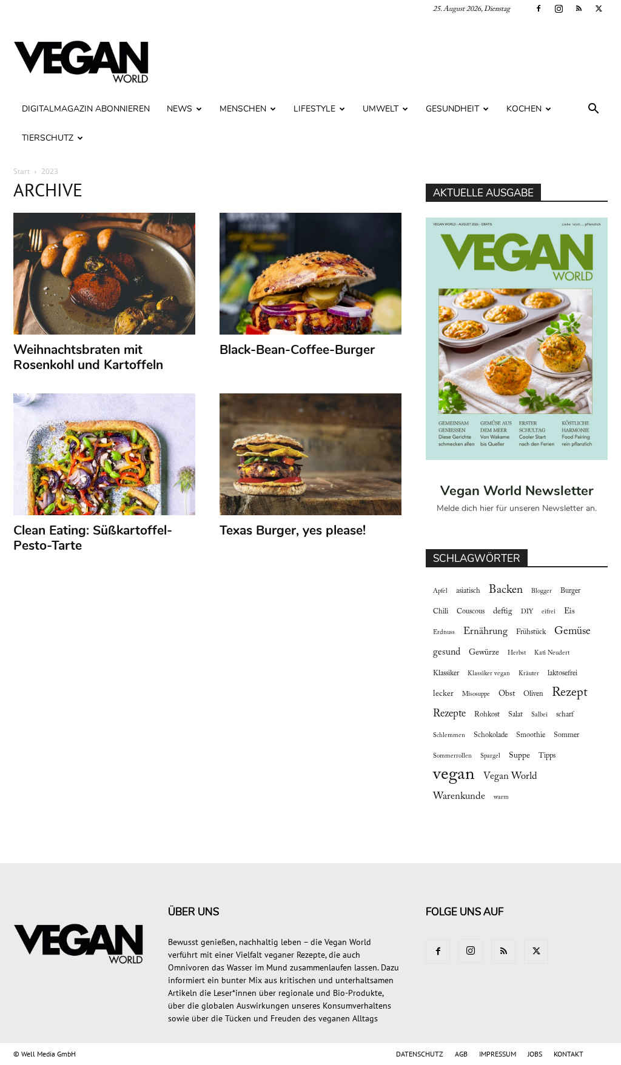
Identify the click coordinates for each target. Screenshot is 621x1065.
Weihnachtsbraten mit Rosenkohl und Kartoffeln (88, 357)
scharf (565, 714)
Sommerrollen (452, 756)
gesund (446, 652)
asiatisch (468, 591)
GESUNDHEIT (452, 109)
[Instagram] (558, 8)
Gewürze (484, 653)
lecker (443, 694)
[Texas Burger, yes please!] (311, 454)
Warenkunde (459, 796)
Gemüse (572, 631)
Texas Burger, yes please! (293, 530)
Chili (440, 611)
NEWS (179, 109)
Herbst (517, 653)
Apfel (440, 591)
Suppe (519, 756)
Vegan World (510, 776)
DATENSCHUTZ (419, 1053)
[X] (598, 8)
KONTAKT (568, 1053)
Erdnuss (444, 632)
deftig (502, 611)
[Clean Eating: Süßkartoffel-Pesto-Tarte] (104, 454)
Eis (569, 611)
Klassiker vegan (489, 673)
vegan (454, 775)
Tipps (547, 756)
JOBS (535, 1053)
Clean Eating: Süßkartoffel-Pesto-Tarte (92, 538)
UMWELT (380, 109)
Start (21, 171)
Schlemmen (449, 735)
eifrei (549, 612)
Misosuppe (476, 694)
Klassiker (446, 673)
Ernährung (485, 631)
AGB (461, 1053)
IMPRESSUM (497, 1053)
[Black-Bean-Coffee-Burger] (311, 274)
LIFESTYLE (314, 109)
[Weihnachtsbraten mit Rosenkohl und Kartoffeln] (104, 274)
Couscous (471, 611)
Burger (570, 591)
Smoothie (530, 735)
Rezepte (449, 714)
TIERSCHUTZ (47, 138)
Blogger (541, 591)
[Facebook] (538, 8)
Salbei (539, 715)
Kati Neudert (551, 653)
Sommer (566, 735)
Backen (506, 590)
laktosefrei (562, 673)
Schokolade (491, 735)
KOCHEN (524, 109)
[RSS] (578, 8)
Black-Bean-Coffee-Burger (297, 349)
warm (501, 797)
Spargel (490, 756)
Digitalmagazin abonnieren (86, 109)
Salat (515, 714)
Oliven (533, 694)
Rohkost (487, 714)
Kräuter (529, 673)
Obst (506, 694)
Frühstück (531, 632)
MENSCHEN (243, 109)
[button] (593, 110)
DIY (527, 612)
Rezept (570, 693)
